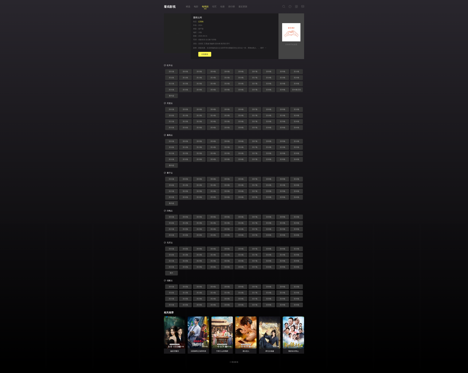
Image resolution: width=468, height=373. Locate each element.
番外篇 (171, 96)
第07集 (255, 71)
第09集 (282, 71)
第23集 (199, 84)
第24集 (213, 84)
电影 (196, 6)
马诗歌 (213, 40)
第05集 (227, 71)
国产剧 (200, 29)
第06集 (241, 71)
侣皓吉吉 (201, 40)
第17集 (255, 78)
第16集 (241, 78)
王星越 (206, 44)
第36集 (241, 90)
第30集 (296, 84)
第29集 (282, 84)
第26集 (241, 84)
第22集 (185, 84)
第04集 (213, 71)
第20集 (296, 78)
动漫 (222, 6)
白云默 (208, 40)
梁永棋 (217, 44)
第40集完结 (296, 90)
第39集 (282, 90)
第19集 (282, 78)
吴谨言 (200, 44)
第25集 (227, 84)
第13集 (199, 78)
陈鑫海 (212, 44)
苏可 (228, 44)
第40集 (296, 127)
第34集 (213, 90)
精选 (188, 6)
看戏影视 (170, 6)
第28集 (268, 84)
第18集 (268, 78)
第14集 (213, 78)
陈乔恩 (223, 44)
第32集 (185, 90)
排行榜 (231, 6)
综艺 (214, 6)
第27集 (255, 84)
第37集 (255, 90)
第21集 (171, 84)
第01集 (171, 71)
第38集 (268, 90)
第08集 (268, 71)
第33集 (199, 90)
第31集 (171, 90)
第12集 (185, 78)
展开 (262, 48)
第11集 (171, 78)
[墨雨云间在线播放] (177, 33)
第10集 (296, 71)
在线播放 (204, 54)
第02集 (185, 71)
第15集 (227, 78)
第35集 (227, 90)
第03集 (199, 71)
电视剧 (205, 6)
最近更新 (243, 6)
